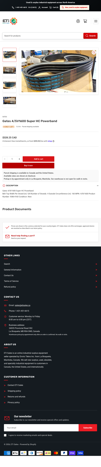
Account (45, 7)
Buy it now (28, 165)
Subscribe (87, 428)
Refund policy (10, 287)
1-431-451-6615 (21, 7)
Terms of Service (11, 281)
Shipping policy (14, 391)
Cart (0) (55, 7)
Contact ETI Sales (15, 385)
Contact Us (8, 275)
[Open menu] (96, 21)
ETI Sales (14, 444)
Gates (4, 117)
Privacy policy (14, 402)
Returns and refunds (16, 396)
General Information (12, 270)
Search (92, 36)
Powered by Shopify (28, 444)
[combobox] (50, 36)
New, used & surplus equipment (76, 7)
